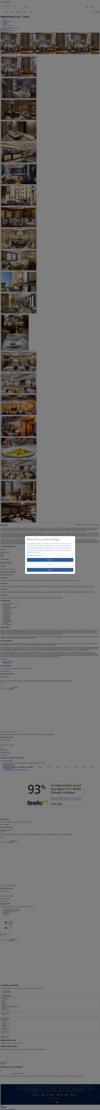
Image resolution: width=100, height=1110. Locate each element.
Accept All (50, 560)
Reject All (50, 570)
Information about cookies (34, 555)
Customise (50, 565)
